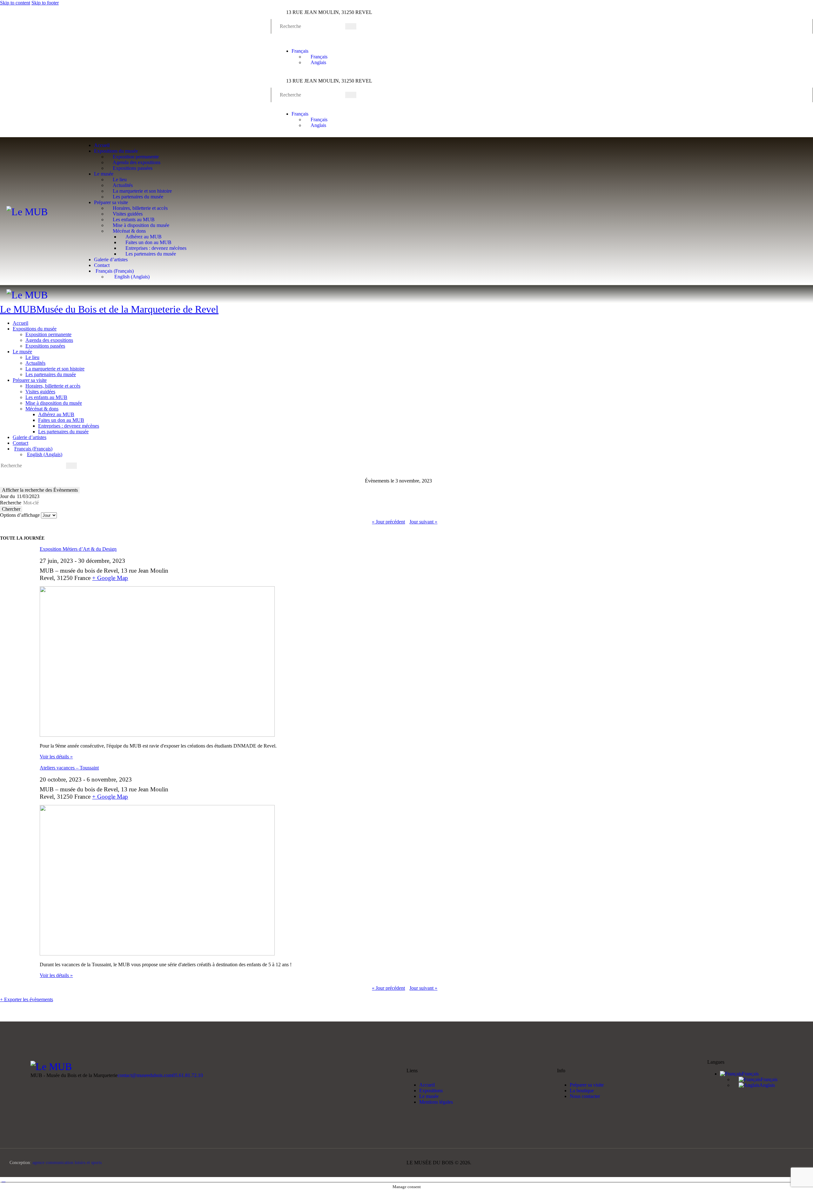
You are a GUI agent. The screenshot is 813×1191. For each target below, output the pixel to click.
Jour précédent (388, 521)
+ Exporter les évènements (26, 999)
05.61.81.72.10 (187, 1075)
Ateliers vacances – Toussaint (69, 767)
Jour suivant (423, 521)
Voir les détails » (56, 756)
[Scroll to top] (3, 1179)
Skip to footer (45, 2)
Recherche (10, 502)
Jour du (7, 496)
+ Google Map (110, 578)
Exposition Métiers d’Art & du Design (78, 549)
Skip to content (15, 2)
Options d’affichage (20, 515)
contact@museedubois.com (145, 1075)
